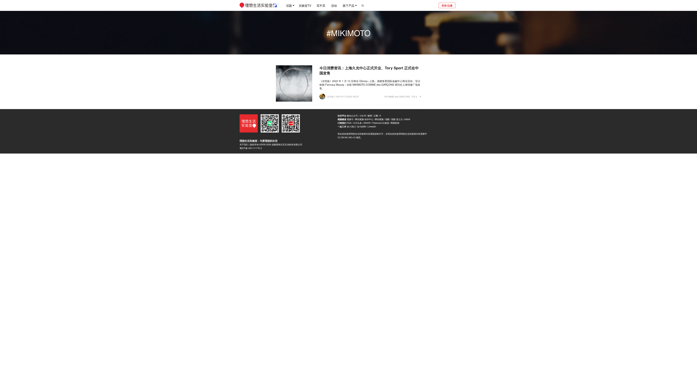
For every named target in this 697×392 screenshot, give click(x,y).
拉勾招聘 (361, 126)
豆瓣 (376, 115)
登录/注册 (447, 5)
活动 (334, 5)
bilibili (407, 119)
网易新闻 (395, 122)
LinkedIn (372, 126)
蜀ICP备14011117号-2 (251, 148)
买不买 (321, 5)
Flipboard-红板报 (380, 122)
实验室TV (305, 5)
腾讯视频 (379, 119)
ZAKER (367, 122)
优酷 (387, 119)
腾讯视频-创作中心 (364, 119)
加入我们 (351, 126)
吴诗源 (330, 96)
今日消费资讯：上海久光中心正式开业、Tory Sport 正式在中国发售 (369, 70)
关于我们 (244, 144)
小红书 (362, 115)
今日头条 (357, 122)
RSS (349, 122)
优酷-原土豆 (397, 119)
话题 (289, 5)
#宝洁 (414, 96)
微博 (370, 115)
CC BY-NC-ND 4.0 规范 (349, 137)
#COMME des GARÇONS (397, 96)
